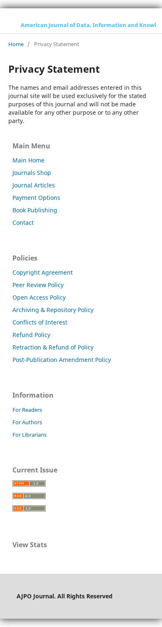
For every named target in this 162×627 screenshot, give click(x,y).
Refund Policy (31, 335)
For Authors (27, 422)
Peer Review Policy (38, 285)
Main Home (28, 160)
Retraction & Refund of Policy (52, 347)
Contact (23, 222)
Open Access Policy (39, 297)
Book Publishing (34, 210)
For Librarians (29, 434)
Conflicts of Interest (39, 322)
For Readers (27, 409)
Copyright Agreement (42, 272)
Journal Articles (33, 185)
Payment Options (36, 198)
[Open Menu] (8, 25)
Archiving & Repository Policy (52, 310)
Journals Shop (31, 173)
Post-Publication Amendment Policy (61, 360)
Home (16, 44)
